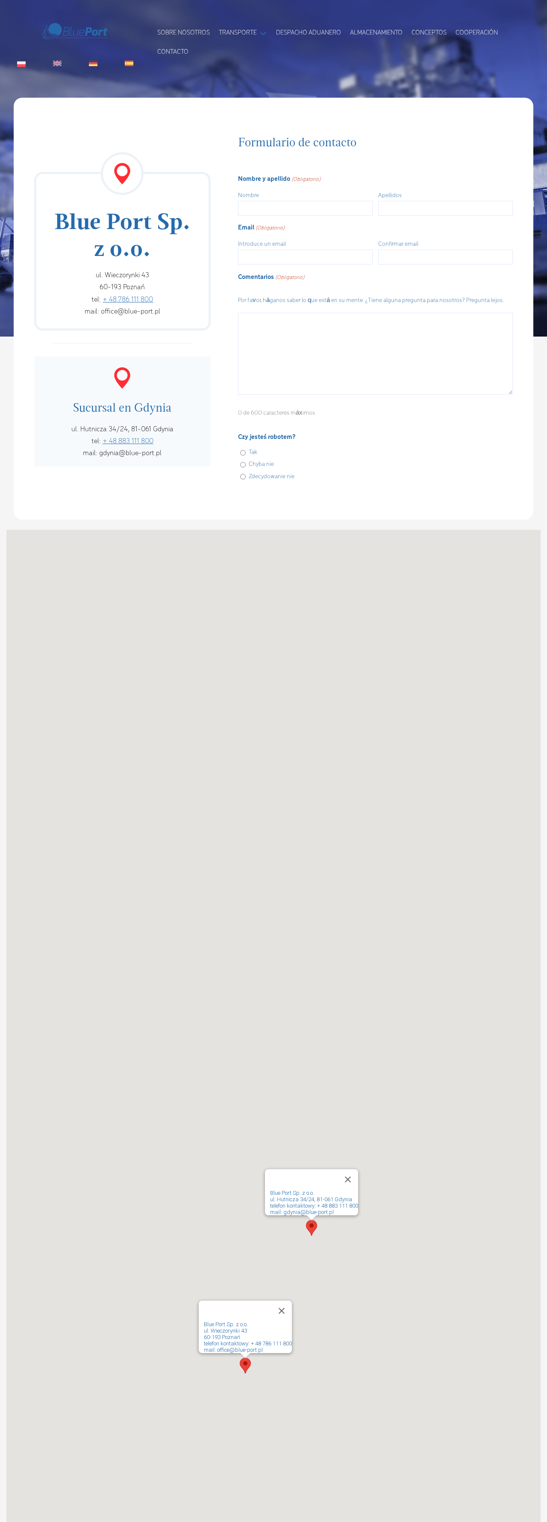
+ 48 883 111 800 (128, 441)
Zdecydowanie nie (271, 476)
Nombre (248, 195)
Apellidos (390, 195)
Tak (253, 452)
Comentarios (271, 277)
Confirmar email (398, 244)
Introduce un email (262, 244)
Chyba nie (261, 464)
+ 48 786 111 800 (128, 299)
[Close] (281, 1311)
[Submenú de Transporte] (263, 32)
